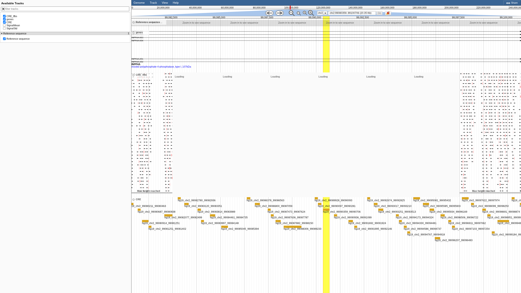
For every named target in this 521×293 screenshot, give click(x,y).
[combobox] (352, 13)
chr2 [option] (320, 13)
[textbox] (353, 13)
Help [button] (176, 2)
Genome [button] (139, 2)
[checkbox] (389, 14)
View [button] (165, 2)
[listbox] (322, 13)
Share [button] (514, 2)
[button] (379, 12)
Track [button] (153, 2)
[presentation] (325, 13)
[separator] (130, 146)
